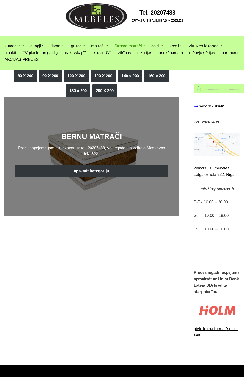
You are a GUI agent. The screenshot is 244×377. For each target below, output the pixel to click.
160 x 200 (156, 76)
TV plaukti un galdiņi (41, 53)
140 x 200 (130, 76)
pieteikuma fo (206, 328)
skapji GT (102, 53)
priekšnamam (171, 53)
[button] (23, 46)
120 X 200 (103, 76)
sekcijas (144, 53)
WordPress (48, 371)
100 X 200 (76, 76)
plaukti (10, 53)
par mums (230, 53)
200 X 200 (105, 90)
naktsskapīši (76, 53)
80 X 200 (25, 76)
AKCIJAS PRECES (22, 59)
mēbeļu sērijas (202, 53)
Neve (8, 371)
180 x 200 (78, 90)
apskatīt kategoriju (91, 171)
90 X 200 (50, 76)
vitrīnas (124, 53)
